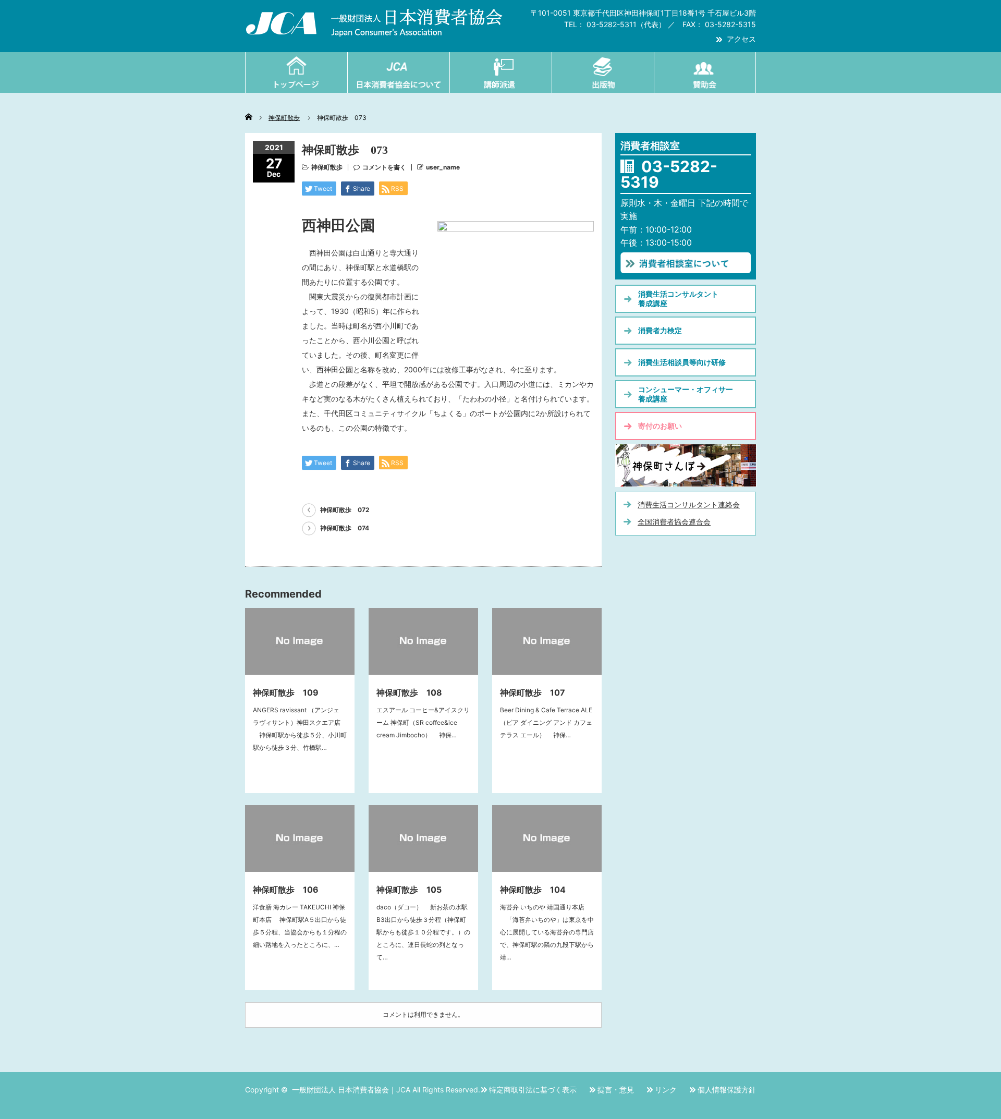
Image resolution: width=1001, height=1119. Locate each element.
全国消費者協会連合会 (674, 521)
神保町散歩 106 (286, 889)
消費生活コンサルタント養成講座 (678, 298)
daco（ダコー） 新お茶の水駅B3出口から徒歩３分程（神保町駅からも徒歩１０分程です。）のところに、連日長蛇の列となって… (423, 932)
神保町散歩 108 (409, 692)
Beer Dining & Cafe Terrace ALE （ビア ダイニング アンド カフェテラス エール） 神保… (549, 722)
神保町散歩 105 (409, 889)
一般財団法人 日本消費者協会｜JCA (351, 1089)
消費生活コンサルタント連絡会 (689, 504)
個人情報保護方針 (727, 1089)
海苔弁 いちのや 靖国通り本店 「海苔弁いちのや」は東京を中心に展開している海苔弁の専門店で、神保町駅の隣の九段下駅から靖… (547, 932)
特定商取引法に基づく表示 (533, 1089)
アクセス (741, 38)
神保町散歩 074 (344, 528)
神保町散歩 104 (533, 889)
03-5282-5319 (668, 174)
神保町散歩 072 (345, 510)
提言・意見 (615, 1089)
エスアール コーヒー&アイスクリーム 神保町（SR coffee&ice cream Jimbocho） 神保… (423, 722)
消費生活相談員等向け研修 (682, 362)
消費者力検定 (660, 330)
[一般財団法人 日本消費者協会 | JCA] (374, 32)
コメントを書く (384, 167)
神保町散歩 (327, 167)
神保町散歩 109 (286, 692)
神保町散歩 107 (532, 692)
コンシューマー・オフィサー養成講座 (685, 394)
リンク (666, 1089)
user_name (443, 167)
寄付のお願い (660, 425)
